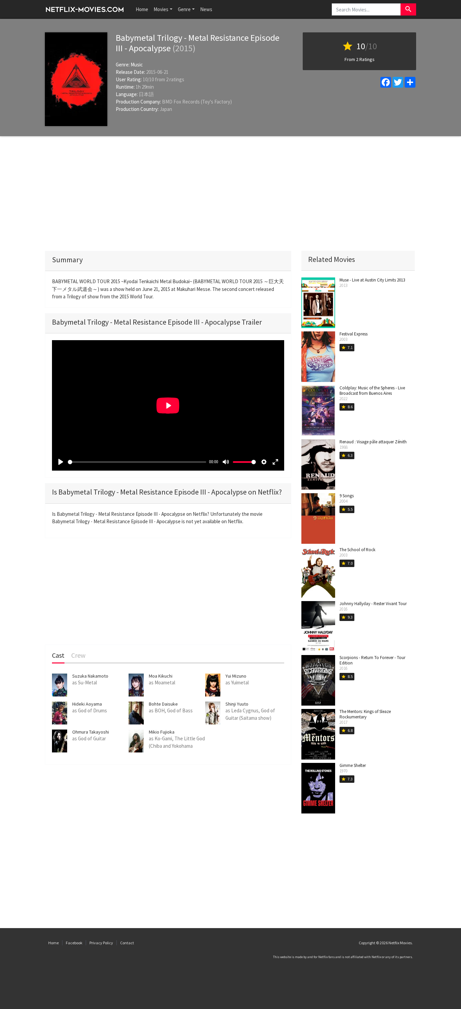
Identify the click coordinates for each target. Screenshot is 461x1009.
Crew (78, 655)
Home (142, 9)
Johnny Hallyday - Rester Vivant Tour (373, 603)
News (206, 9)
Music (137, 64)
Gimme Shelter (353, 765)
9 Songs (347, 496)
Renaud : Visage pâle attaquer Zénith (373, 442)
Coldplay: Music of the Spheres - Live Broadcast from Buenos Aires (372, 390)
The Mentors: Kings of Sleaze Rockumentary (365, 714)
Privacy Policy (101, 942)
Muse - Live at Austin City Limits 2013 (372, 280)
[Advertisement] (230, 193)
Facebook (74, 942)
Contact (127, 942)
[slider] (137, 462)
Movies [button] (161, 9)
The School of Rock (357, 550)
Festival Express (354, 334)
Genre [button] (184, 9)
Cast (58, 655)
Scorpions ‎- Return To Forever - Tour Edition (372, 660)
